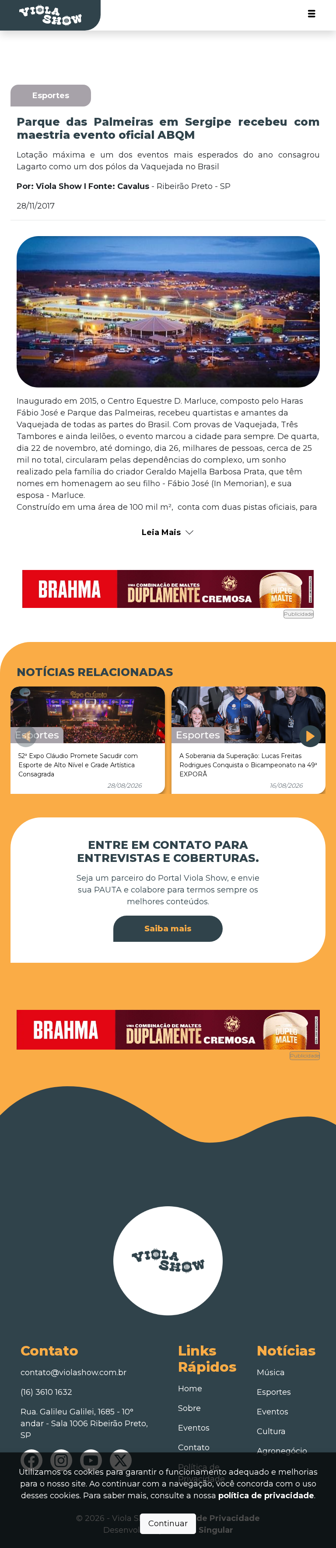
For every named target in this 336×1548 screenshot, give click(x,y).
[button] (310, 736)
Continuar (168, 1523)
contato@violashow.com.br (73, 1372)
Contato (194, 1447)
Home (190, 1389)
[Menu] (312, 15)
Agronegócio (282, 1451)
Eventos (194, 1428)
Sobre (189, 1408)
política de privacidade (266, 1495)
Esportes (274, 1392)
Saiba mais (168, 929)
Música (271, 1372)
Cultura (271, 1431)
